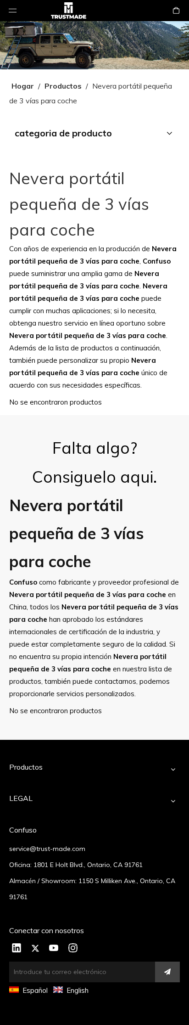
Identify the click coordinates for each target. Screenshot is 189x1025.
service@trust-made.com (47, 849)
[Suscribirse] (167, 972)
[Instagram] (73, 948)
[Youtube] (54, 948)
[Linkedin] (16, 948)
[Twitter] (35, 948)
